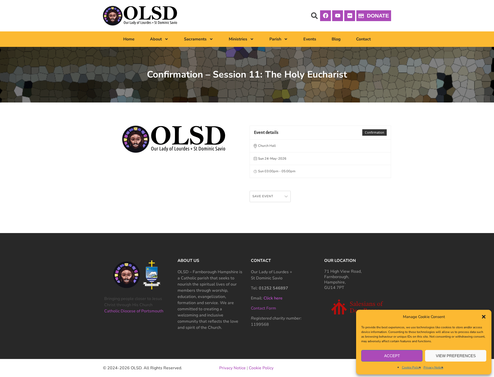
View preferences (456, 356)
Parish (275, 39)
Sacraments (195, 39)
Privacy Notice (433, 367)
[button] (483, 316)
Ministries (238, 39)
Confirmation (374, 132)
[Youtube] (337, 15)
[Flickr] (349, 15)
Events (309, 39)
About (156, 39)
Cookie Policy (411, 367)
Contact (363, 39)
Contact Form (263, 308)
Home (129, 39)
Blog (336, 39)
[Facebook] (325, 15)
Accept (392, 356)
